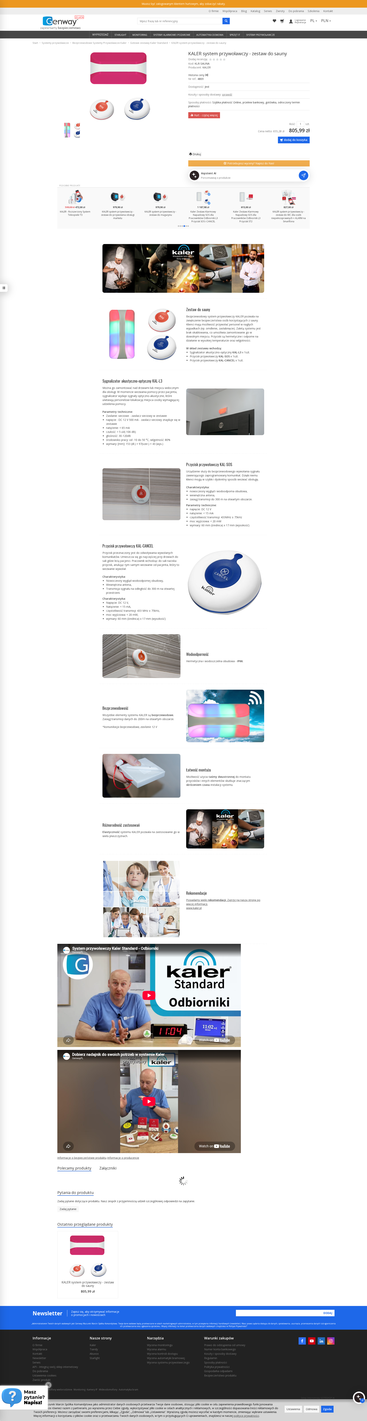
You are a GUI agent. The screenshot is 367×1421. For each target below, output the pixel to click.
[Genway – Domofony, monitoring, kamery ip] (58, 23)
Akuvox (94, 1353)
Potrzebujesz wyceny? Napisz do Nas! (250, 163)
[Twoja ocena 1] (210, 60)
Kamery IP (92, 1389)
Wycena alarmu (156, 1349)
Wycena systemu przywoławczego (168, 1362)
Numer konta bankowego (220, 1349)
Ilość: (292, 124)
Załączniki (107, 1168)
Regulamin (210, 1358)
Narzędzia (155, 1338)
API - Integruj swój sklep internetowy (55, 1367)
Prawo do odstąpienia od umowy (224, 1345)
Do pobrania (296, 11)
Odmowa (311, 1409)
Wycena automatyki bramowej (166, 1358)
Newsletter (39, 1358)
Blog (244, 11)
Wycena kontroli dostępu (162, 1353)
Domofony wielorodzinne (58, 1389)
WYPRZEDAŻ (100, 34)
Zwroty (280, 11)
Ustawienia (293, 1409)
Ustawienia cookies (44, 1375)
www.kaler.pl (194, 908)
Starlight (95, 1358)
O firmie (214, 11)
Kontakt (328, 11)
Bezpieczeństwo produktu (220, 1375)
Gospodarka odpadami (218, 1371)
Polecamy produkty (74, 1168)
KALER (206, 67)
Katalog (255, 11)
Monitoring (79, 1389)
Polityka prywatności (217, 1367)
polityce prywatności (246, 1416)
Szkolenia (313, 11)
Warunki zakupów (219, 1338)
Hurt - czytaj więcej (205, 115)
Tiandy (94, 1349)
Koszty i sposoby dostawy (220, 1353)
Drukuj (196, 154)
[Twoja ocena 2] (214, 60)
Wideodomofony (108, 1389)
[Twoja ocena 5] (224, 60)
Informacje (41, 1338)
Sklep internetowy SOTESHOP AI (318, 1397)
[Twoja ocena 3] (217, 60)
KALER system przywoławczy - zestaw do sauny (88, 1284)
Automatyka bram (128, 1389)
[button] (178, 226)
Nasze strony (101, 1338)
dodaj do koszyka (295, 140)
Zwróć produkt (41, 1380)
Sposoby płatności (215, 1362)
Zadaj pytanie (68, 1209)
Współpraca (229, 11)
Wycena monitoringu (160, 1345)
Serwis (268, 11)
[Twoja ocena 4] (220, 60)
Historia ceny (196, 75)
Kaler (93, 1345)
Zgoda (327, 1409)
